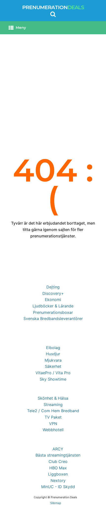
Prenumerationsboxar (53, 312)
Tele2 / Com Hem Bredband (53, 410)
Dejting (53, 286)
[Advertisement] (53, 90)
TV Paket (53, 417)
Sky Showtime (53, 379)
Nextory (58, 480)
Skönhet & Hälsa (53, 398)
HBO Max (58, 467)
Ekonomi (53, 299)
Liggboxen (58, 474)
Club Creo (58, 461)
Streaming (53, 404)
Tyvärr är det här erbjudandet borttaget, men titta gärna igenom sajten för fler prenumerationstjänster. (53, 229)
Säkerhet (53, 366)
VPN (53, 423)
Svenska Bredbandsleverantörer (53, 318)
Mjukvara (53, 360)
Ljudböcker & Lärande (53, 305)
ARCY (58, 448)
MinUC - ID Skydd (58, 486)
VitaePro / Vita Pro (53, 372)
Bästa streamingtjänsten (57, 455)
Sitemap (55, 503)
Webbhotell (53, 429)
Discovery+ (53, 293)
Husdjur (53, 353)
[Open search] (53, 14)
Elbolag (53, 347)
